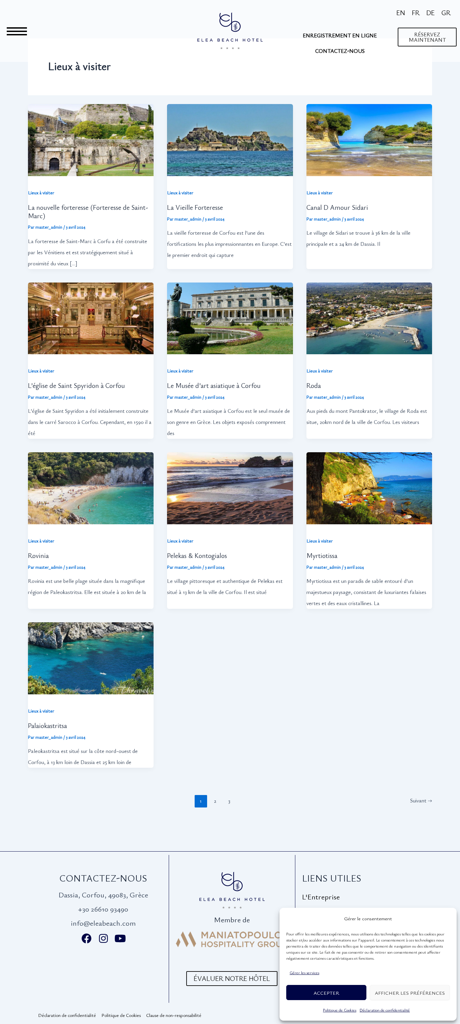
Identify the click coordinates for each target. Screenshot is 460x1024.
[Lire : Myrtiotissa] (369, 482)
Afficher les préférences (410, 992)
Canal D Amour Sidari (337, 207)
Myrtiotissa (321, 555)
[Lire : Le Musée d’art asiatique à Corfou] (230, 312)
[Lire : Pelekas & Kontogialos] (230, 482)
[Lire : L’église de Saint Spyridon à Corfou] (91, 312)
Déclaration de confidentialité (385, 1010)
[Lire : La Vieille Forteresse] (230, 133)
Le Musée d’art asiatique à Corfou (214, 385)
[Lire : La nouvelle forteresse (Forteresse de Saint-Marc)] (91, 133)
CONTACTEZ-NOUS (340, 51)
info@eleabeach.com (103, 923)
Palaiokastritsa (47, 725)
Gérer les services (304, 972)
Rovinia (38, 555)
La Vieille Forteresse (195, 207)
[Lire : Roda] (369, 312)
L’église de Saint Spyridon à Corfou (76, 385)
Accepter (326, 992)
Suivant (421, 800)
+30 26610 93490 (103, 909)
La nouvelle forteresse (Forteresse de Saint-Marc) (88, 211)
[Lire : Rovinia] (91, 482)
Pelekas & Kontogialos (197, 555)
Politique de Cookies (339, 1010)
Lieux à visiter (41, 192)
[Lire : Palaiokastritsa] (91, 652)
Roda (313, 385)
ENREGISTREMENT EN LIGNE (340, 35)
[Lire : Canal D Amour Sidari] (369, 133)
